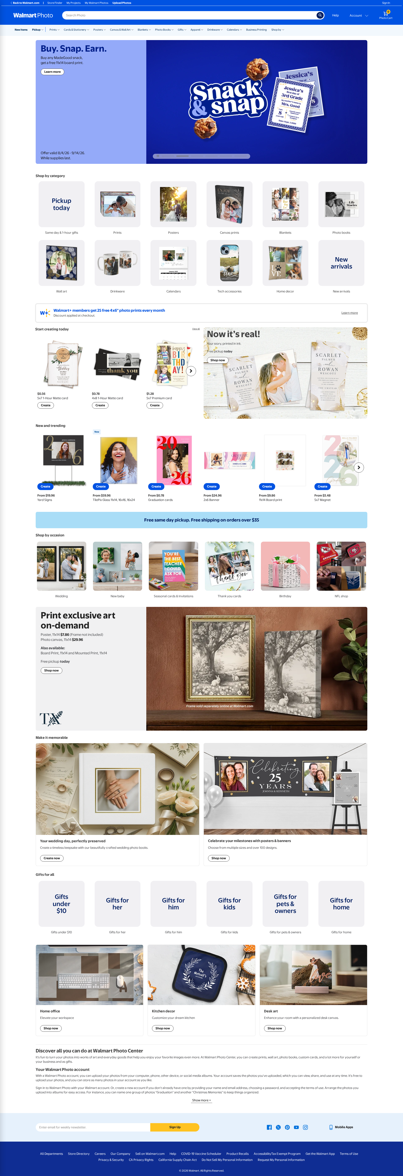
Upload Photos (122, 2)
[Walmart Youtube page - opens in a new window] (296, 1127)
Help (335, 15)
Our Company (120, 1154)
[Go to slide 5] (226, 156)
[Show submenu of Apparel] (202, 29)
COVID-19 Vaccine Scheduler (201, 1154)
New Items (21, 29)
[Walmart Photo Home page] (33, 15)
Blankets (143, 29)
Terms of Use (349, 1154)
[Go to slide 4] (211, 156)
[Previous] (44, 371)
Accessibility (262, 1154)
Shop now (51, 95)
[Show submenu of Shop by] (283, 29)
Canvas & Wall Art (120, 29)
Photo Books (163, 29)
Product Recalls (237, 1154)
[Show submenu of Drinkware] (221, 29)
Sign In (386, 2)
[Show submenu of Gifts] (185, 29)
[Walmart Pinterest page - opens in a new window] (287, 1127)
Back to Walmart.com (26, 2)
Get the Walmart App (320, 1154)
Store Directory (79, 1154)
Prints (53, 29)
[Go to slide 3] (197, 156)
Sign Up (175, 1127)
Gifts (180, 29)
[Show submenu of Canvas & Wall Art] (132, 29)
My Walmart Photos (96, 2)
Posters (98, 29)
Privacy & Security (111, 1160)
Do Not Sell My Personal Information (227, 1160)
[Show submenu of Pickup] (43, 29)
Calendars (233, 29)
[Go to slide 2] (182, 156)
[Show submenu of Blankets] (150, 29)
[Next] (191, 371)
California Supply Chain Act (177, 1160)
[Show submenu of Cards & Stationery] (88, 29)
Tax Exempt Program (286, 1154)
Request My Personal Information (281, 1160)
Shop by (276, 29)
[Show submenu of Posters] (104, 29)
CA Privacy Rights (141, 1160)
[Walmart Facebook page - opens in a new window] (269, 1127)
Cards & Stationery (75, 29)
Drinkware (213, 29)
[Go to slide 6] (240, 156)
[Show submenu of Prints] (58, 29)
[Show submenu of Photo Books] (172, 29)
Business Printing (256, 29)
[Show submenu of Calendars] (241, 29)
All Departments (51, 1154)
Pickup (36, 29)
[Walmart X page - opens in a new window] (278, 1127)
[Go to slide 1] (168, 156)
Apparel (195, 29)
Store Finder (54, 2)
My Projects (74, 2)
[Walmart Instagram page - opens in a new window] (305, 1127)
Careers (100, 1154)
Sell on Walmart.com (150, 1154)
